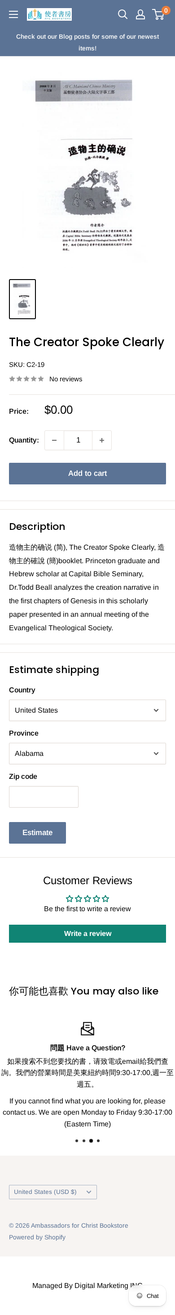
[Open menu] (13, 14)
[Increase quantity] (101, 440)
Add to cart (87, 473)
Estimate (37, 832)
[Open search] (123, 14)
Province (24, 733)
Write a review (87, 933)
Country (22, 690)
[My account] (140, 14)
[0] (158, 14)
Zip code (23, 776)
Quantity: (24, 440)
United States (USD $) (45, 1191)
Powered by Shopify (37, 1237)
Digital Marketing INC (108, 1285)
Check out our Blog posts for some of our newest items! (87, 42)
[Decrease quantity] (54, 440)
